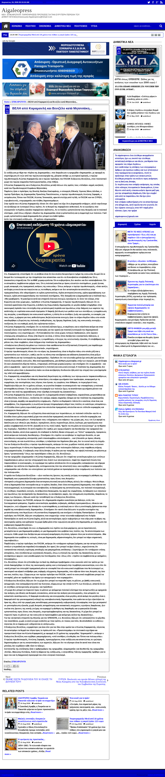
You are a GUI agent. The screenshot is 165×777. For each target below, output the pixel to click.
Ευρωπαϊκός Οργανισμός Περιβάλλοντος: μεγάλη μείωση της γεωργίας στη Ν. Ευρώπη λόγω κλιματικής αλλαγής (137, 400)
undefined (38, 703)
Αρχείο (152, 224)
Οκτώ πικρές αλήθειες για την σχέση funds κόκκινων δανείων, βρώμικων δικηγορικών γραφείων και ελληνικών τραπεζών (136, 375)
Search (160, 26)
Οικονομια (45, 26)
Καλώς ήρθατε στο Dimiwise (131, 409)
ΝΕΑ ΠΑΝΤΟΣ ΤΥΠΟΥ (128, 395)
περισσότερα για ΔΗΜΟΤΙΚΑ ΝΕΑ (137, 141)
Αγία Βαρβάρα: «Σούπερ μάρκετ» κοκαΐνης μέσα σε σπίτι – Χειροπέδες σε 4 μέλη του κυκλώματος (142, 98)
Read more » (37, 712)
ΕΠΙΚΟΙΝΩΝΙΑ (37, 2)
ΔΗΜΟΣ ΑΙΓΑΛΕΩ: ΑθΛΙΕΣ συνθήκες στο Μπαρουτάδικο (140, 125)
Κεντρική (6, 26)
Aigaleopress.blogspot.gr (129, 361)
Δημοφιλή (122, 224)
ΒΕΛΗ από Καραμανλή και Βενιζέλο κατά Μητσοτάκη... (52, 108)
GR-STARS (123, 384)
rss (161, 2)
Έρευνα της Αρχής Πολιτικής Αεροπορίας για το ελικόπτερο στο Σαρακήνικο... (143, 285)
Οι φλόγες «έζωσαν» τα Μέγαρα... (143, 261)
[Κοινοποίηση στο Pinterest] (17, 666)
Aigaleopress (17, 10)
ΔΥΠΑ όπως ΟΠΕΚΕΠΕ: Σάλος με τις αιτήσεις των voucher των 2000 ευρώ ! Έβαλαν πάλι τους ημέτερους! (136, 80)
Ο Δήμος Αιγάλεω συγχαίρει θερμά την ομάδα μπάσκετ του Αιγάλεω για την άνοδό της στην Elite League (143, 112)
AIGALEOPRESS (155, 775)
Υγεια (94, 26)
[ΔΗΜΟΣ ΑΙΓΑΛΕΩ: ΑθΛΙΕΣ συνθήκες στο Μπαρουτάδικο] (120, 128)
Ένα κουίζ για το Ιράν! (127, 364)
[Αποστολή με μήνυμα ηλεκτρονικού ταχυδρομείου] (5, 666)
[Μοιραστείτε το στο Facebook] (14, 666)
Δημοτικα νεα (63, 26)
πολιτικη (30, 26)
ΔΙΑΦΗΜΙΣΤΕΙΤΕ (53, 2)
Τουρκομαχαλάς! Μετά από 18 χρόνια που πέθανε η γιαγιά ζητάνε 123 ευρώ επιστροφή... (53, 35)
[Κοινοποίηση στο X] (11, 666)
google (157, 2)
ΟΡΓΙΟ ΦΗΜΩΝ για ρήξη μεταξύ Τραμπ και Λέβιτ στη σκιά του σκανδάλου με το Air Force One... (143, 331)
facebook (153, 2)
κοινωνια (17, 26)
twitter (149, 2)
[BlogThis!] (8, 666)
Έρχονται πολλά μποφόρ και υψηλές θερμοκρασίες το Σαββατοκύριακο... (141, 308)
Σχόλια (137, 224)
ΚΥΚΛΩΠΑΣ (124, 370)
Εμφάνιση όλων (154, 420)
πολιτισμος (80, 26)
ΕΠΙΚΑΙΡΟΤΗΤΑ (19, 662)
